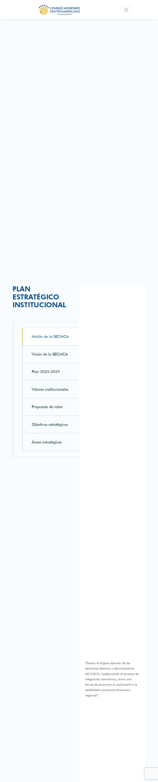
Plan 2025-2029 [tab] (46, 371)
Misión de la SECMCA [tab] (50, 336)
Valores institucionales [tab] (50, 389)
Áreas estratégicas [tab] (47, 442)
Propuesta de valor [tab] (47, 406)
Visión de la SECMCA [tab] (50, 354)
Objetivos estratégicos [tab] (50, 424)
